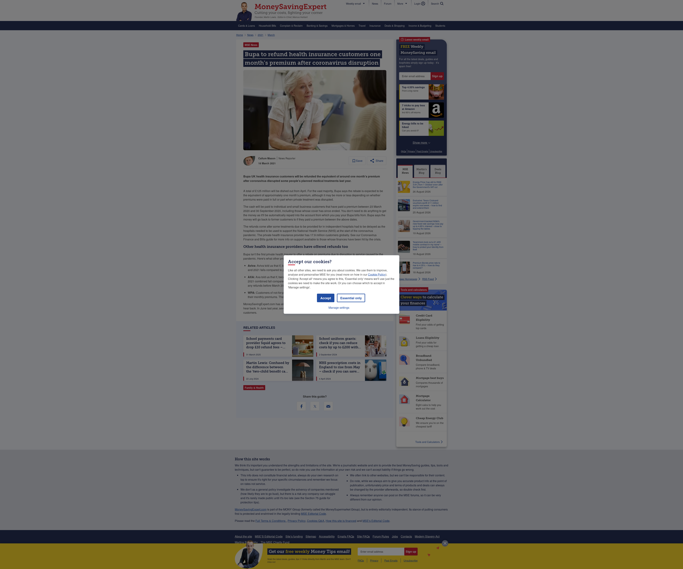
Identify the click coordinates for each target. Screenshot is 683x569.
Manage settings (339, 307)
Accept (325, 298)
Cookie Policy (377, 274)
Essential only (351, 298)
